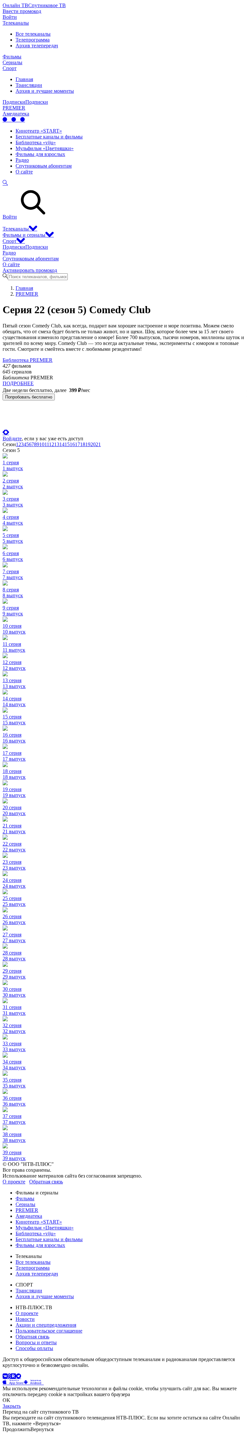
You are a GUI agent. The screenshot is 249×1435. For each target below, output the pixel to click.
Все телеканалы (33, 34)
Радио (22, 160)
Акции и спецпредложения (46, 1325)
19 (87, 444)
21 (98, 444)
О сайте (24, 171)
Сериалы (12, 62)
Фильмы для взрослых (40, 154)
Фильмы (12, 56)
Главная (24, 79)
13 (56, 444)
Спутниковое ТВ (47, 5)
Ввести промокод (22, 11)
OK (6, 1400)
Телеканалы (16, 23)
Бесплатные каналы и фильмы (49, 136)
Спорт (10, 68)
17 (77, 444)
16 (72, 444)
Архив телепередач (37, 45)
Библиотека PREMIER (28, 360)
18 (82, 444)
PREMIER (14, 108)
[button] (13, 1382)
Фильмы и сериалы (24, 235)
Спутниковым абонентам (44, 166)
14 (62, 444)
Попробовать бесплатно (28, 397)
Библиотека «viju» (36, 142)
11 (46, 444)
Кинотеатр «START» (39, 131)
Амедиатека (16, 113)
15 (67, 444)
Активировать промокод (30, 270)
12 (51, 444)
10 (41, 444)
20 (93, 444)
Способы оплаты (34, 1348)
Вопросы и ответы (36, 1342)
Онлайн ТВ (15, 5)
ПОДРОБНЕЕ (18, 383)
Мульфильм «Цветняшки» (45, 148)
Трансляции (29, 85)
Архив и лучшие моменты (45, 91)
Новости (25, 1319)
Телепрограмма (33, 39)
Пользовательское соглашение (49, 1331)
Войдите (12, 438)
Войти (10, 17)
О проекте (14, 1181)
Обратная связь (46, 1181)
